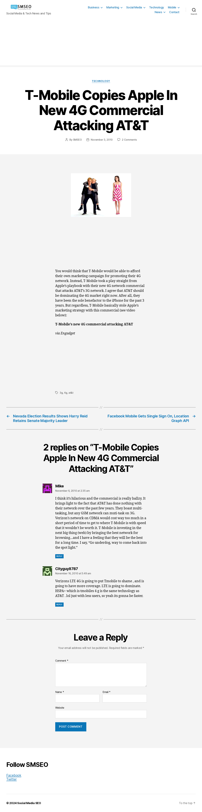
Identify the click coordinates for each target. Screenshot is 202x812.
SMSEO (77, 139)
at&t (70, 392)
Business (93, 7)
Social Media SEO (29, 803)
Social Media (134, 7)
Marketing (112, 7)
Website (59, 707)
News (158, 12)
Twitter (11, 779)
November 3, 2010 (102, 139)
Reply (59, 556)
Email (106, 692)
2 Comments (129, 139)
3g (61, 392)
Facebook (13, 775)
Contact (174, 12)
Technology (156, 7)
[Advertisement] (101, 43)
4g (65, 392)
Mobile (172, 7)
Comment (61, 660)
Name (59, 692)
